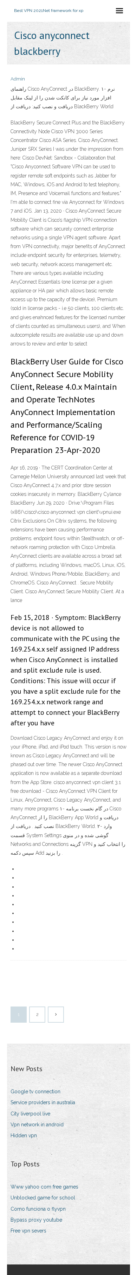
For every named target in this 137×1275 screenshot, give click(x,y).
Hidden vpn (24, 1135)
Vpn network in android (37, 1124)
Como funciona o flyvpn (38, 1209)
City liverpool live (30, 1114)
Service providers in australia (43, 1102)
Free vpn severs (28, 1231)
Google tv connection (35, 1091)
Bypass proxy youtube (36, 1220)
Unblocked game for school (43, 1197)
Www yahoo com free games (44, 1187)
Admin (18, 79)
